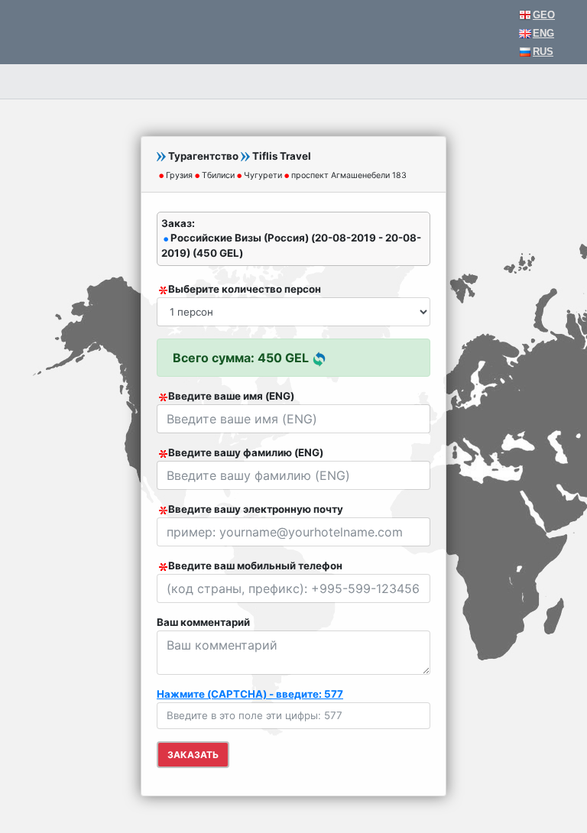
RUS (543, 51)
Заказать (193, 754)
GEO (544, 15)
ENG (543, 33)
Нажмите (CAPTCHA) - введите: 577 (250, 694)
